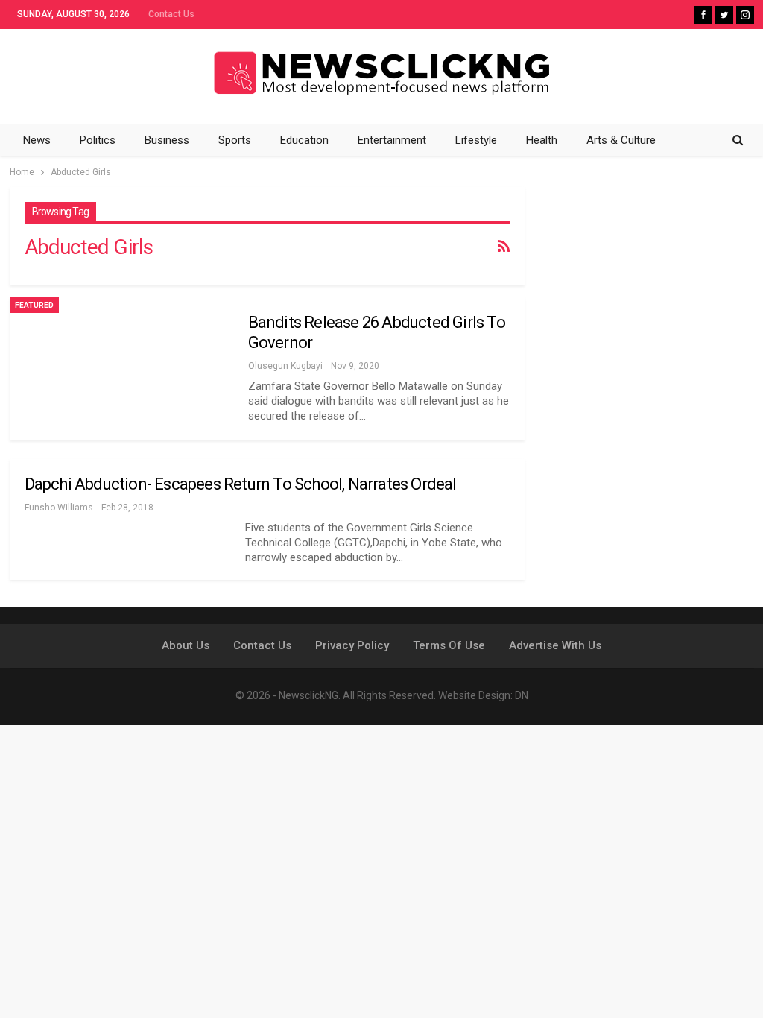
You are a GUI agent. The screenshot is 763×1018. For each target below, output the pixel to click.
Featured (34, 305)
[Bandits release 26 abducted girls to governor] (121, 368)
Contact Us (171, 14)
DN (521, 695)
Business (167, 140)
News (37, 140)
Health (541, 140)
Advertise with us (555, 645)
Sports (234, 140)
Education (304, 140)
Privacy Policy (352, 645)
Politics (97, 140)
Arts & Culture (621, 140)
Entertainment (392, 140)
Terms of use (449, 645)
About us (185, 645)
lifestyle (476, 140)
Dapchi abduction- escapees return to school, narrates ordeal (241, 484)
